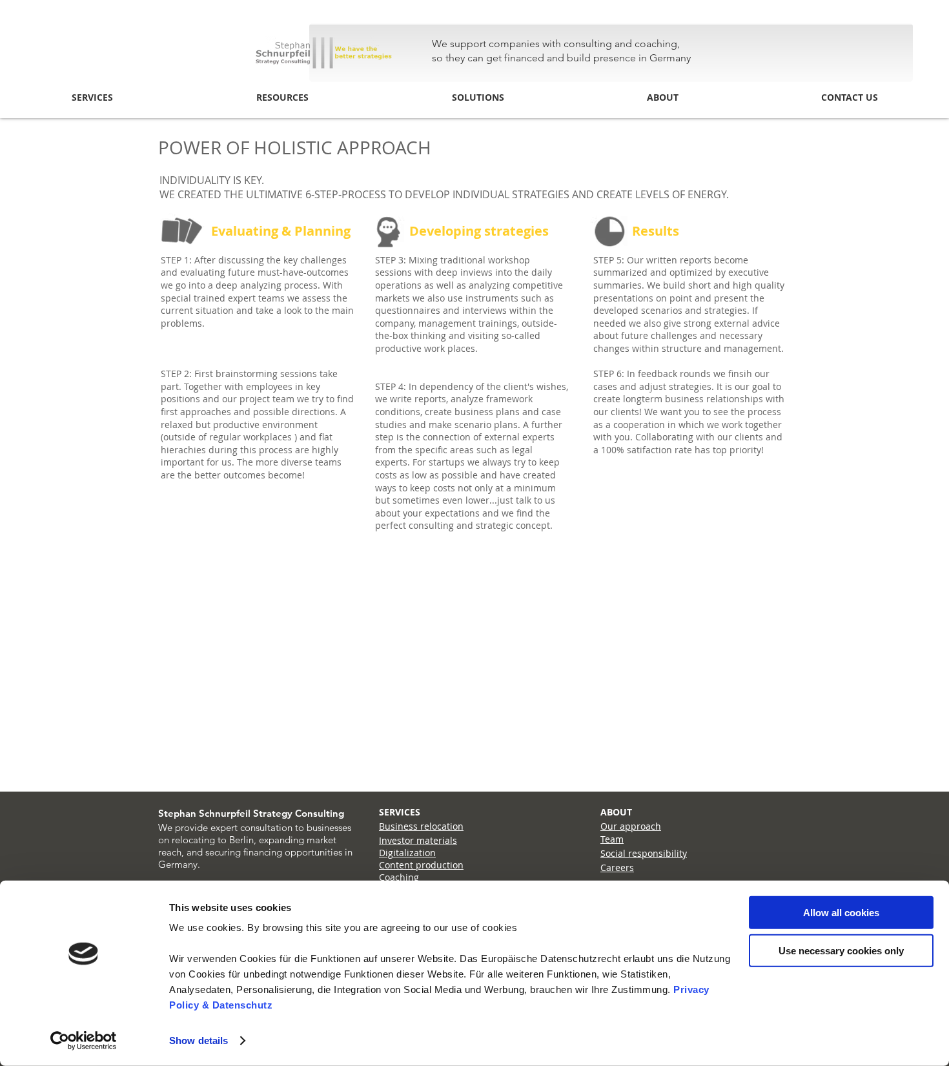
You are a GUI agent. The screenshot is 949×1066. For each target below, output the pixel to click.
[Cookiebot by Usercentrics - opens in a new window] (83, 1041)
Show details (198, 1040)
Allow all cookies (841, 912)
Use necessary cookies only (841, 950)
